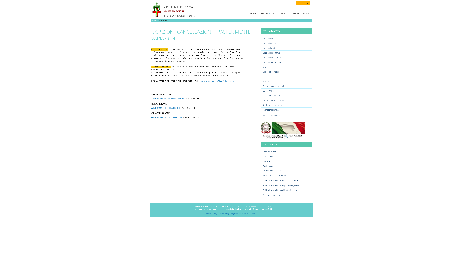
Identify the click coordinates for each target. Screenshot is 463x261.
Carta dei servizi (269, 151)
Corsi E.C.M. (268, 76)
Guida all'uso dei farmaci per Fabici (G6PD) (281, 185)
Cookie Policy (224, 213)
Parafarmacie (268, 166)
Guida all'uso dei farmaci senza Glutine (279, 180)
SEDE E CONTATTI (301, 13)
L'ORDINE (264, 13)
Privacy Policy (211, 213)
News (265, 67)
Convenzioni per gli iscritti (274, 95)
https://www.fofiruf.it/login (218, 81)
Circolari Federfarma (271, 52)
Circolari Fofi (268, 38)
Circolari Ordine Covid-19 (273, 62)
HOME (253, 13)
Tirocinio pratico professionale (276, 86)
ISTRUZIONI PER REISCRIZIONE (166, 108)
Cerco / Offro (268, 91)
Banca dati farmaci (271, 195)
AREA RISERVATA (303, 3)
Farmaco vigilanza (270, 110)
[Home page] (175, 9)
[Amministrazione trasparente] (283, 130)
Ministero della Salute (272, 170)
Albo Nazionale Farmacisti (274, 175)
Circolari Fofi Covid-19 (272, 57)
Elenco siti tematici (271, 71)
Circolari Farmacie (270, 43)
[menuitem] (253, 13)
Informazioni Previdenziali (274, 100)
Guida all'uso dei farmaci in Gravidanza (279, 190)
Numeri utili (268, 156)
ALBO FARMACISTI (281, 13)
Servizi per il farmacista (272, 105)
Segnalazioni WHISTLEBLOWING (244, 213)
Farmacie (266, 161)
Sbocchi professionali (272, 115)
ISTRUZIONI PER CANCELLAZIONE (168, 117)
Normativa (267, 81)
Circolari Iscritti (269, 48)
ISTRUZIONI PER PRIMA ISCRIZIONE (168, 98)
